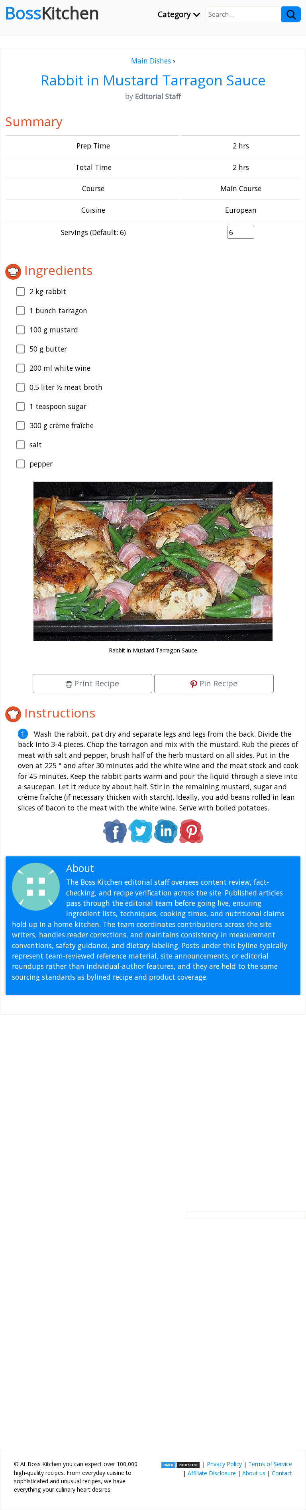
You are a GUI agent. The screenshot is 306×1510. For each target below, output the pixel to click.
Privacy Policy (224, 1464)
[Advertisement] (153, 1106)
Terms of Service (270, 1464)
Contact (282, 1473)
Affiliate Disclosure (212, 1473)
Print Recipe (95, 683)
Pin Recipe (217, 683)
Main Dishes (151, 60)
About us (253, 1473)
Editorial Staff (127, 868)
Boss (52, 13)
